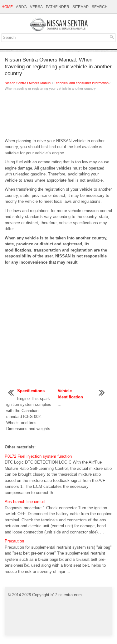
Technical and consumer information (81, 83)
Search (100, 7)
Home (7, 7)
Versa (36, 7)
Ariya (21, 7)
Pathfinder (57, 7)
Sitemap (80, 7)
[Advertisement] (58, 116)
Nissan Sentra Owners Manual (28, 83)
